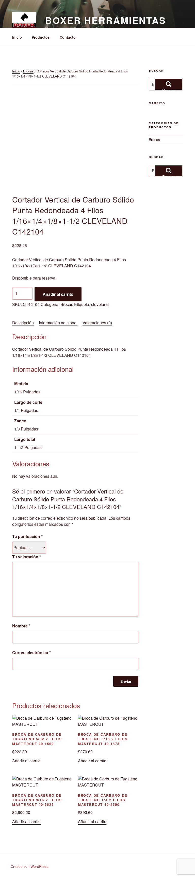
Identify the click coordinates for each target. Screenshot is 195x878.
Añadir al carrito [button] (26, 761)
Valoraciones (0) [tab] (97, 323)
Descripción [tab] (23, 323)
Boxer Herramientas (105, 20)
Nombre (21, 626)
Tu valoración (26, 557)
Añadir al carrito (58, 294)
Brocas (28, 71)
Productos (41, 37)
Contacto (68, 37)
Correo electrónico (31, 652)
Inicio (17, 37)
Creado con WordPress (29, 866)
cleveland (100, 304)
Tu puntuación (27, 536)
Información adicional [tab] (58, 323)
